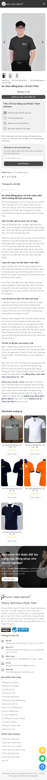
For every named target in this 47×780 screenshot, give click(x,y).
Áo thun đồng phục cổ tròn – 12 (12, 446)
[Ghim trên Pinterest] (13, 177)
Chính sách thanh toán (11, 743)
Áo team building (9, 722)
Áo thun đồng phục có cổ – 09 (35, 446)
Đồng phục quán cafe (11, 725)
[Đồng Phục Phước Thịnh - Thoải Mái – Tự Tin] (13, 4)
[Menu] (44, 3)
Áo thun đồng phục (10, 715)
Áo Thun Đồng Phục (19, 80)
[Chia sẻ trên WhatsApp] (3, 177)
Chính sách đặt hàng (10, 739)
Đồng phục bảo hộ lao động (13, 700)
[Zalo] (42, 767)
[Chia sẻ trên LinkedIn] (15, 177)
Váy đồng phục (8, 689)
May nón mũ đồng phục (12, 707)
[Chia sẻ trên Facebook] (5, 177)
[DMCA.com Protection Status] (6, 630)
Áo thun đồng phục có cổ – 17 (35, 490)
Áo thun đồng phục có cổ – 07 (12, 533)
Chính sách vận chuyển (11, 746)
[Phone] (42, 758)
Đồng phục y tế (8, 693)
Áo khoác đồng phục (11, 697)
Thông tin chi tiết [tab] (11, 184)
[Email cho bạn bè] (10, 177)
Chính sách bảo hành (11, 757)
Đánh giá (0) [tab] (8, 189)
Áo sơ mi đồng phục (10, 711)
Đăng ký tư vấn (23, 92)
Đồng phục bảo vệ (9, 704)
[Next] (42, 42)
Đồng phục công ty (10, 682)
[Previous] (4, 42)
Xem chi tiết (12, 454)
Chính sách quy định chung (13, 750)
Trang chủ (5, 80)
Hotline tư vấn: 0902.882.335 (23, 97)
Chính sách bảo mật (10, 753)
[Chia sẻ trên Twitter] (8, 177)
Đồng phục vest (8, 729)
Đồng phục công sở (10, 686)
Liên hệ (5, 761)
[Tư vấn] (42, 750)
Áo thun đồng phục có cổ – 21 (12, 490)
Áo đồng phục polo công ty (13, 718)
